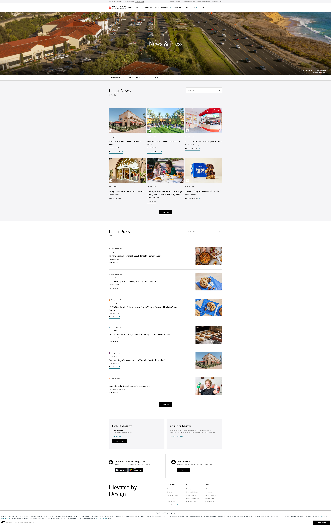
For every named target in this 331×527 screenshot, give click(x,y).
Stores (139, 7)
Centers (131, 7)
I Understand (321, 522)
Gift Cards (170, 498)
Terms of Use (321, 516)
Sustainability (209, 501)
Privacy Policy (5, 518)
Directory (170, 492)
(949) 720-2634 (117, 436)
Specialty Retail (191, 495)
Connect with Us (177, 436)
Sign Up (184, 470)
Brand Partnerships (203, 1)
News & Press (209, 498)
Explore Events (139, 2)
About (172, 1)
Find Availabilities (192, 492)
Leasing (178, 1)
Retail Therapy (171, 505)
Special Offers (189, 7)
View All (165, 212)
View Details (151, 202)
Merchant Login (217, 1)
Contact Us (119, 441)
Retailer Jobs (171, 501)
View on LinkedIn (115, 152)
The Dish (202, 7)
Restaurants (149, 7)
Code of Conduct (210, 495)
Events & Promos (161, 7)
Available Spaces (189, 1)
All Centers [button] (190, 90)
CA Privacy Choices (101, 518)
